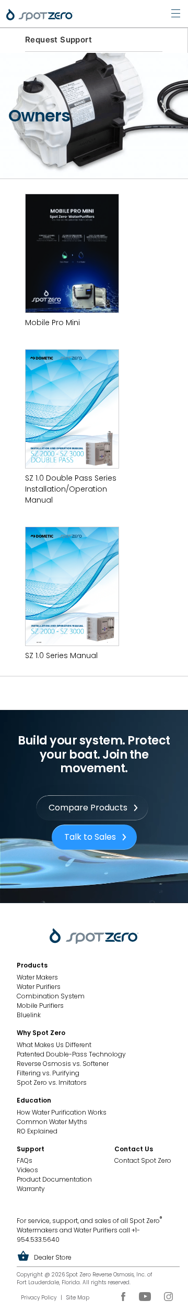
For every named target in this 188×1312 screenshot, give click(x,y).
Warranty (31, 1188)
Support (30, 1148)
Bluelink (29, 1014)
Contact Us (133, 1148)
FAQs (24, 1160)
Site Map (77, 1298)
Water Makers (37, 977)
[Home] (39, 14)
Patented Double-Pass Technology (71, 1054)
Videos (27, 1169)
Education (34, 1100)
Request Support (58, 40)
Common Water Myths (52, 1121)
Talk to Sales (90, 837)
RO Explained (37, 1131)
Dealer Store (53, 1257)
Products (32, 965)
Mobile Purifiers (40, 1005)
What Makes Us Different (54, 1044)
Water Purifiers (39, 986)
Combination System (51, 996)
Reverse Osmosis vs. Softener (63, 1063)
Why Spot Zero (41, 1032)
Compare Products (88, 808)
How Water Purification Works (62, 1112)
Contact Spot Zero (142, 1160)
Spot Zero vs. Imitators (52, 1082)
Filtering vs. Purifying (48, 1073)
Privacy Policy (38, 1298)
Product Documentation (54, 1179)
